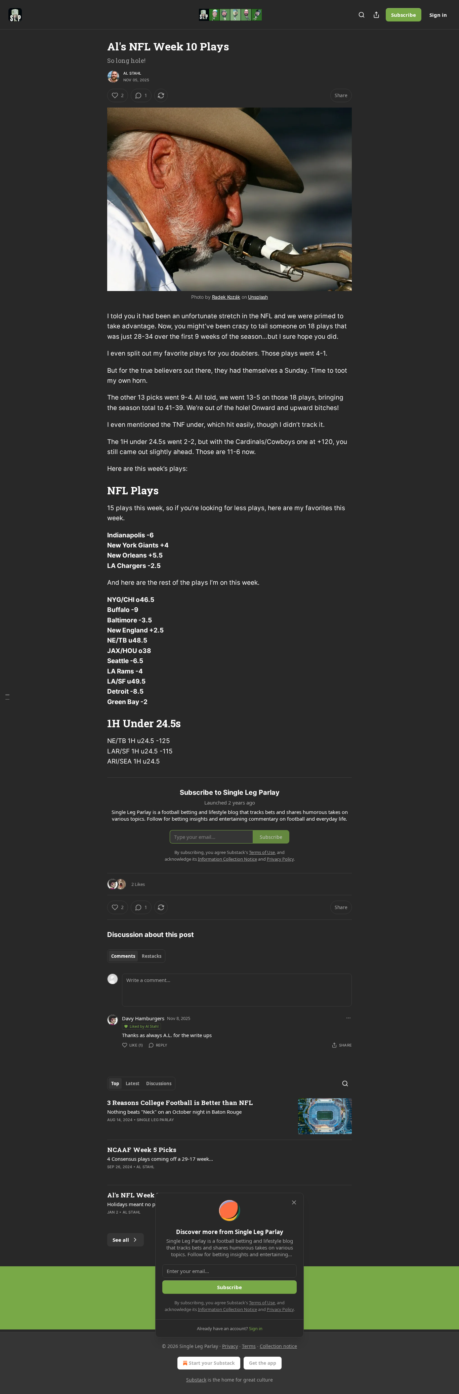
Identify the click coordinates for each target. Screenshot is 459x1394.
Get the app (262, 1363)
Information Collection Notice (227, 1309)
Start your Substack (212, 1363)
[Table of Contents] (7, 697)
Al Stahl (132, 73)
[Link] (97, 490)
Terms (249, 1346)
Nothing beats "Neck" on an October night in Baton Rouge (174, 1111)
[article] (229, 1116)
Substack (196, 1380)
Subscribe (403, 14)
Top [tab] (115, 1083)
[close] (294, 1202)
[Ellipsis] (348, 1018)
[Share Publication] (376, 15)
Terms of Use (262, 1303)
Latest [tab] (132, 1083)
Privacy (230, 1346)
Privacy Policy (280, 1309)
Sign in (438, 14)
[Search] (361, 15)
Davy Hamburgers (143, 1018)
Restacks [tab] (151, 956)
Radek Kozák (226, 297)
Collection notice (278, 1346)
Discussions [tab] (158, 1083)
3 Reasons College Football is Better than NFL (180, 1102)
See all (121, 1239)
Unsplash (258, 297)
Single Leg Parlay (155, 1119)
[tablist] (136, 956)
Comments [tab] (123, 956)
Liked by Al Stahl (144, 1026)
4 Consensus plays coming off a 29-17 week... (160, 1158)
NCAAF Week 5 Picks (141, 1149)
